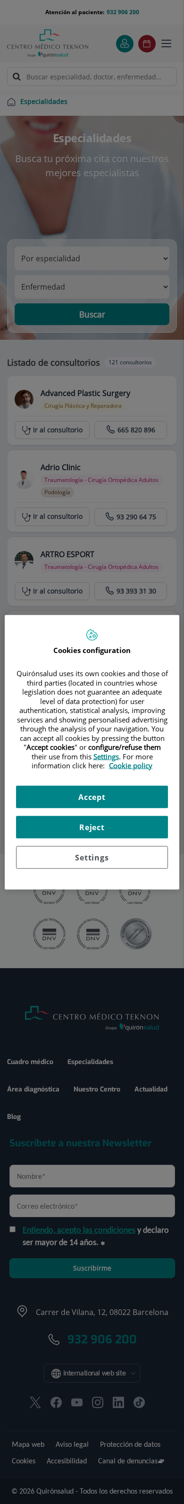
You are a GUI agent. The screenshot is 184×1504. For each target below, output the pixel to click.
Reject (92, 827)
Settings (92, 857)
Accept (92, 796)
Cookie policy (130, 765)
